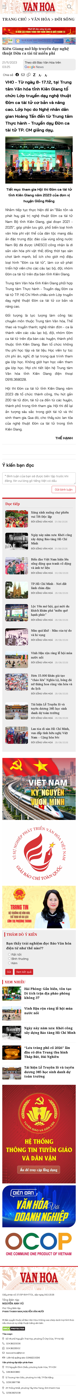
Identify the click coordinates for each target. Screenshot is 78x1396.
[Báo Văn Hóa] (39, 1277)
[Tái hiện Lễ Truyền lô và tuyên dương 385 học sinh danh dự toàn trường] (16, 710)
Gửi (9, 972)
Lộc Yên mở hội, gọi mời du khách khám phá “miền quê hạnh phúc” (50, 610)
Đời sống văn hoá (42, 522)
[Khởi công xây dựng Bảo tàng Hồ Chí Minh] (16, 541)
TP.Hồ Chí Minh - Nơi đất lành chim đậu (48, 585)
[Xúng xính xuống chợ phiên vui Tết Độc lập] (16, 518)
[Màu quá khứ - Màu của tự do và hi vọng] (16, 637)
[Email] (23, 74)
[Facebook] (17, 74)
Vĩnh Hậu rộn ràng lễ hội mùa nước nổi (51, 655)
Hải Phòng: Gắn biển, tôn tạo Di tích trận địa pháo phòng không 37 (47, 993)
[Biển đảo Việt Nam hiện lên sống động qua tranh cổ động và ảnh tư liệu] (16, 565)
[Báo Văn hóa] (39, 6)
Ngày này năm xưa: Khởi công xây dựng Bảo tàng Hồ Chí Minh (51, 539)
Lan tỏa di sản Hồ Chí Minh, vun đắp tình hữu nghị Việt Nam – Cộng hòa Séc (50, 733)
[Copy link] (28, 74)
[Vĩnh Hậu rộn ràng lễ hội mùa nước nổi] (16, 659)
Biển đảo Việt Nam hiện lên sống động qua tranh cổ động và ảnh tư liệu (51, 563)
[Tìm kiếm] (69, 7)
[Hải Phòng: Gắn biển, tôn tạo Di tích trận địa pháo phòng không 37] (11, 994)
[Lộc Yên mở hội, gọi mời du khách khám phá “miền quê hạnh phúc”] (16, 612)
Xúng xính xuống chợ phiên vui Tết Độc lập (50, 514)
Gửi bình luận (64, 489)
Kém (14, 963)
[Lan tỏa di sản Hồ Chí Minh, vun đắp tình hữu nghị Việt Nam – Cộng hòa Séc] (16, 735)
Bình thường (20, 959)
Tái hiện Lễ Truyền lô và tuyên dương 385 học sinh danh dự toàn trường (49, 708)
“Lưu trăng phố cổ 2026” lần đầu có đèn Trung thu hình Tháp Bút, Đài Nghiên (47, 1052)
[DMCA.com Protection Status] (13, 1328)
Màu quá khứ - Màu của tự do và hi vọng (51, 632)
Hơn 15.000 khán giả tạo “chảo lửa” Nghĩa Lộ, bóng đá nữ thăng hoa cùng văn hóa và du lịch (51, 682)
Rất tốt (17, 954)
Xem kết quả (23, 972)
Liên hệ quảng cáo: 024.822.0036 (23, 1357)
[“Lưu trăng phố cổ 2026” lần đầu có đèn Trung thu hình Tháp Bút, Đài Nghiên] (11, 1052)
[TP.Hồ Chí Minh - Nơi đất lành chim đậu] (16, 590)
